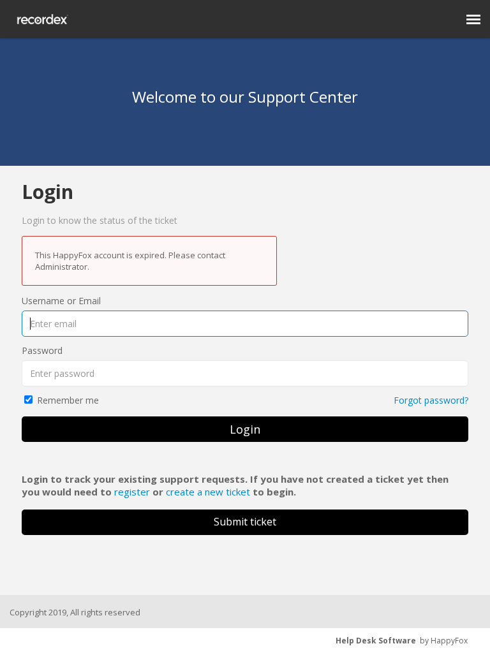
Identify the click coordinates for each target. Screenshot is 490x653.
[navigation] (473, 19)
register (132, 491)
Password (42, 350)
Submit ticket (245, 522)
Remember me (68, 400)
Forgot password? (431, 400)
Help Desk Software (376, 640)
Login (245, 429)
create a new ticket (208, 491)
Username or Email (61, 301)
